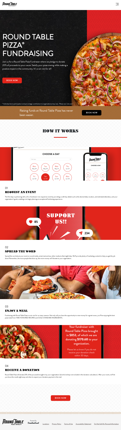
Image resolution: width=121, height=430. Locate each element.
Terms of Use (68, 424)
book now (12, 80)
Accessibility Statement (83, 424)
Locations (46, 424)
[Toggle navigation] (117, 4)
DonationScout (33, 423)
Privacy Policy (56, 424)
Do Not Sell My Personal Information (106, 424)
